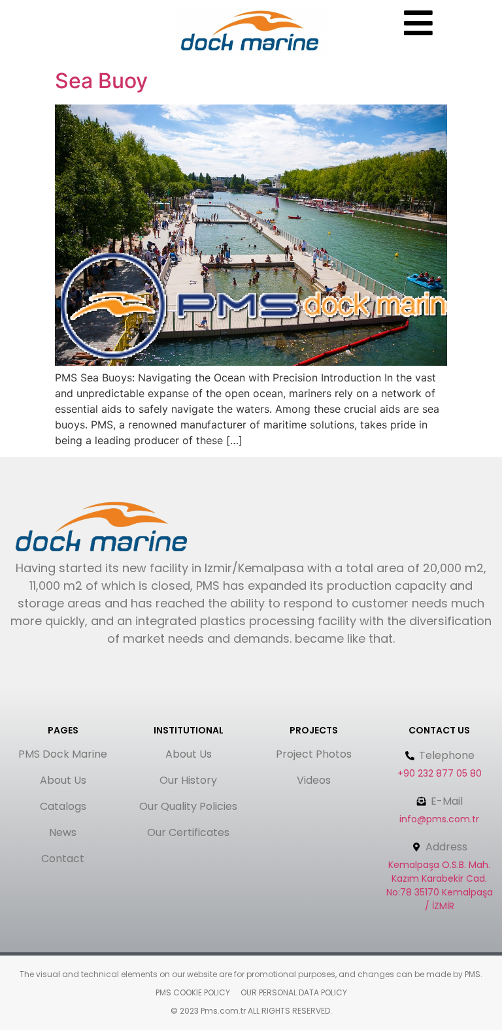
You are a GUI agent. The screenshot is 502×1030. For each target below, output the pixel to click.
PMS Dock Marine (62, 754)
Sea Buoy (101, 80)
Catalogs (63, 806)
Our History (188, 780)
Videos (314, 780)
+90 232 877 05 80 (439, 773)
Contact (62, 858)
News (62, 832)
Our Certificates (188, 832)
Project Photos (314, 754)
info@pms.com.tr (439, 819)
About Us (63, 780)
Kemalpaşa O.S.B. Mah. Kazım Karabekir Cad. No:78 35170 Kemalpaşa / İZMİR (439, 885)
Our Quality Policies (188, 806)
